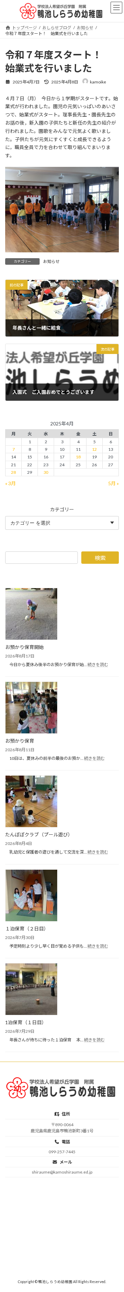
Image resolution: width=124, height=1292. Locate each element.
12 (94, 449)
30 (45, 472)
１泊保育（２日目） (27, 928)
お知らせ (51, 261)
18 (78, 456)
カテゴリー (62, 509)
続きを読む (97, 664)
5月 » (113, 483)
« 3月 (10, 483)
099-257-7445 (62, 1151)
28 (13, 472)
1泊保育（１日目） (25, 1022)
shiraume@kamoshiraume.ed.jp (62, 1172)
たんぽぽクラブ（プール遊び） (39, 834)
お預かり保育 (19, 741)
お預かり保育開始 (24, 647)
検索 (100, 557)
